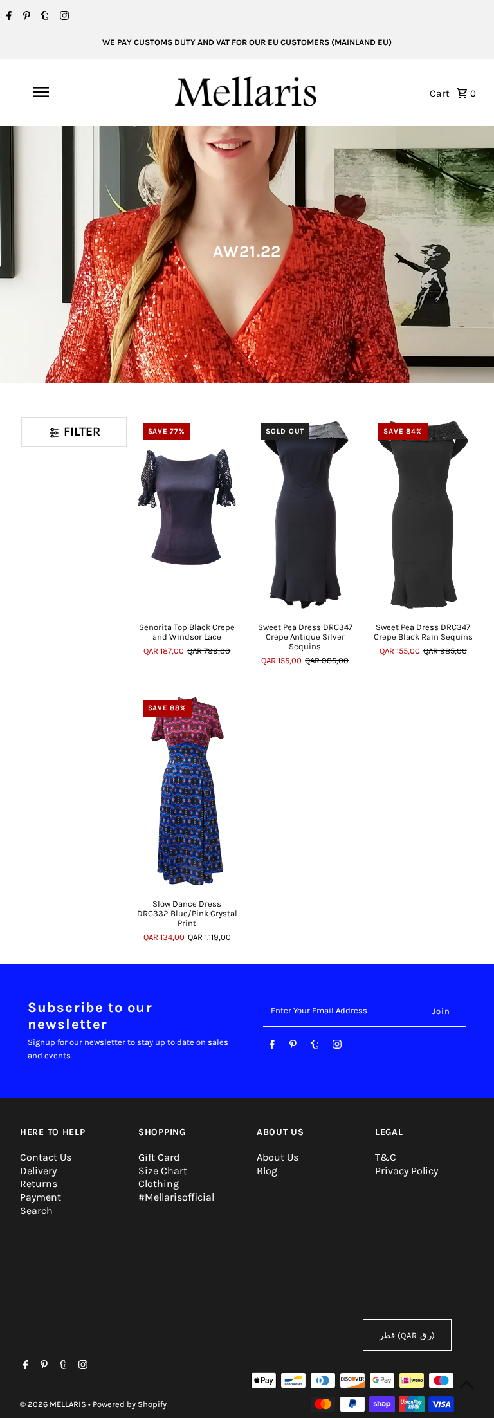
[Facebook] (7, 17)
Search (36, 1210)
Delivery (38, 1171)
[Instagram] (63, 17)
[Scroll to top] (466, 1384)
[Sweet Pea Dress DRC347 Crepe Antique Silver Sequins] (305, 514)
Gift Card (158, 1157)
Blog (267, 1171)
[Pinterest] (25, 17)
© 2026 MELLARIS (54, 1404)
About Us (277, 1157)
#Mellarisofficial (176, 1197)
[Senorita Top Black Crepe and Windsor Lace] (187, 514)
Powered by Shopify (130, 1404)
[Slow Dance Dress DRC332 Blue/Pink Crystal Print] (187, 791)
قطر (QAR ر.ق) (407, 1335)
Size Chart (162, 1171)
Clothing (158, 1183)
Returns (38, 1183)
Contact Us (45, 1157)
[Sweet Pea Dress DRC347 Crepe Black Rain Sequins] (422, 514)
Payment (40, 1197)
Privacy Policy (406, 1171)
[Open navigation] (63, 92)
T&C (385, 1157)
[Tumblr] (43, 17)
